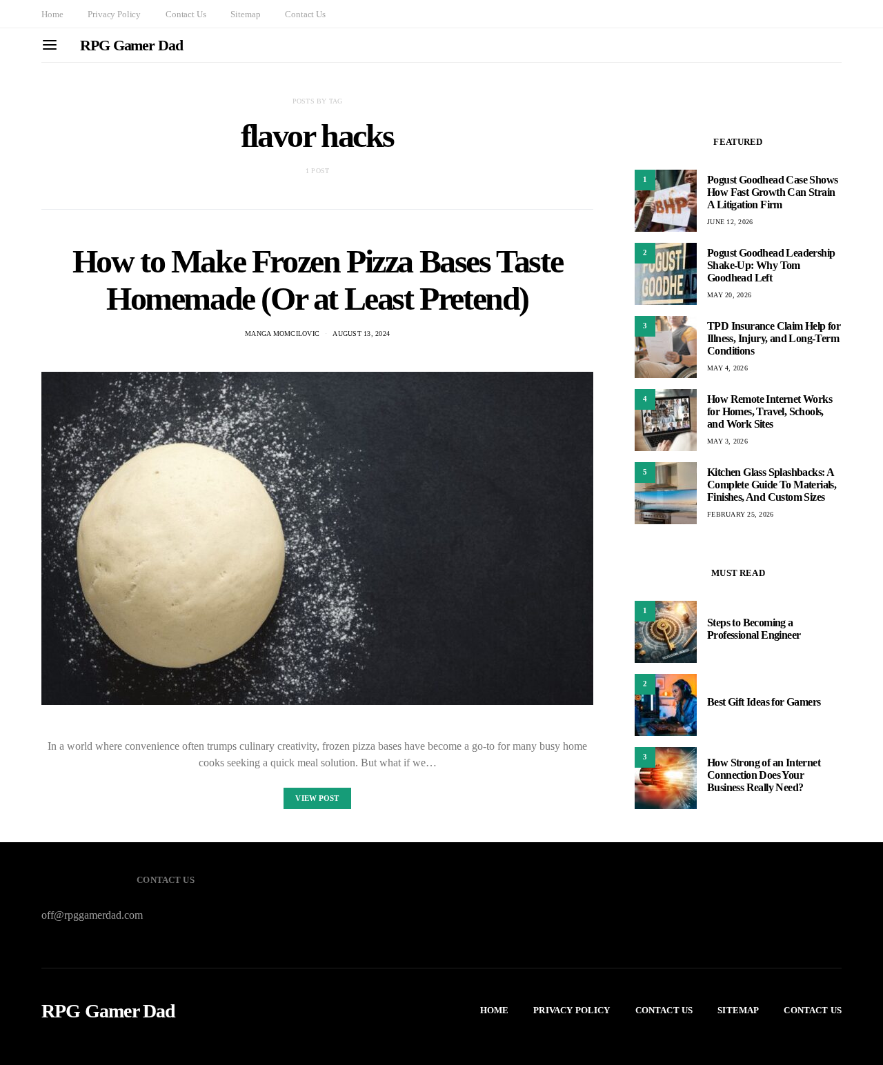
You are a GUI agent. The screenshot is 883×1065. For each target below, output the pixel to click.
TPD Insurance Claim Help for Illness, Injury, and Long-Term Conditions (773, 338)
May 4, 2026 (727, 368)
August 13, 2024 (361, 333)
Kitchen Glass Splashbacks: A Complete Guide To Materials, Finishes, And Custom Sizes (771, 484)
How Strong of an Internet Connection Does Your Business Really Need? (763, 775)
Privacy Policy (114, 14)
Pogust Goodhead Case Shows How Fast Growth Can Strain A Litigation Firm (772, 192)
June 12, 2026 (730, 222)
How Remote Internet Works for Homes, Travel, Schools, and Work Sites (769, 411)
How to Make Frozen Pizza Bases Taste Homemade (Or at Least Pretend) (317, 280)
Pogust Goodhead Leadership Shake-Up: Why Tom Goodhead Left (771, 265)
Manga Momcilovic (282, 333)
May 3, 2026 (727, 441)
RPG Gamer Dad (131, 45)
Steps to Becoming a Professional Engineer (753, 629)
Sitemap (245, 14)
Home (52, 14)
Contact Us (186, 14)
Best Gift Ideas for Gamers (763, 702)
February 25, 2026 (740, 514)
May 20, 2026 (729, 295)
